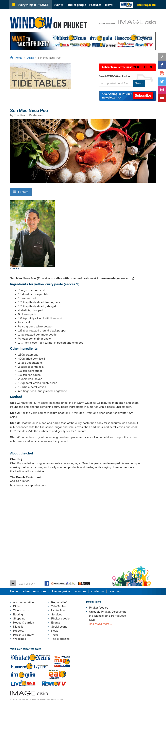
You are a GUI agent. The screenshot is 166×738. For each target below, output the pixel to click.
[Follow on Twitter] (162, 81)
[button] (127, 96)
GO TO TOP (25, 583)
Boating (18, 614)
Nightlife (18, 626)
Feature (22, 192)
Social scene (59, 626)
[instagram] (162, 90)
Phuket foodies (98, 607)
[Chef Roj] (32, 233)
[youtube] (162, 98)
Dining (30, 57)
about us (80, 591)
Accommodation (23, 602)
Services (56, 614)
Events (58, 4)
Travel (109, 4)
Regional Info (59, 602)
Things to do (21, 610)
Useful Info (58, 610)
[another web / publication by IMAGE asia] (29, 692)
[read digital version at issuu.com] (162, 73)
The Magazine (146, 4)
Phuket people (76, 4)
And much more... (100, 623)
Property (18, 630)
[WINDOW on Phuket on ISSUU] (84, 583)
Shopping (19, 618)
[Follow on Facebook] (162, 65)
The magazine (61, 591)
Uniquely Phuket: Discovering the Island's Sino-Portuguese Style (108, 615)
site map (115, 591)
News (54, 630)
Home (18, 57)
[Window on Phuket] (57, 22)
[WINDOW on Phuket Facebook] (47, 583)
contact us (97, 591)
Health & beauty (23, 634)
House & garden (23, 622)
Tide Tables (58, 606)
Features (95, 4)
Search (139, 83)
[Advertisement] (83, 528)
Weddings (19, 638)
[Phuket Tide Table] (51, 76)
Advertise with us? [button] (127, 67)
